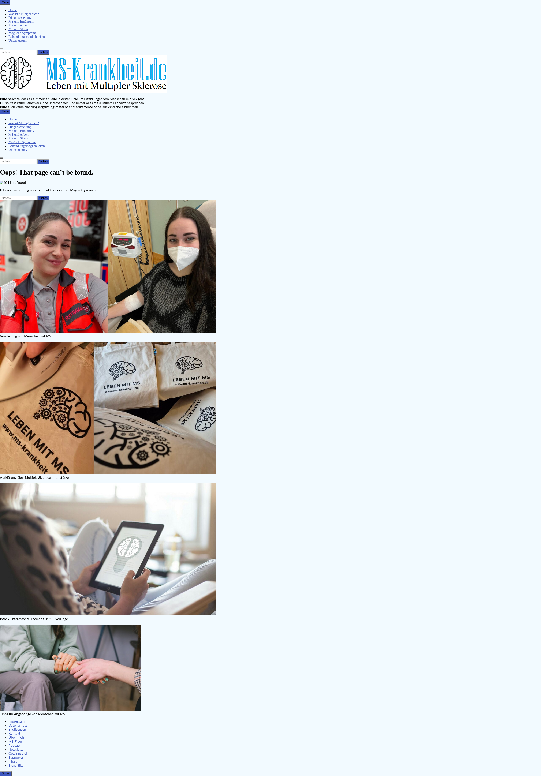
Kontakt (14, 733)
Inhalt (12, 761)
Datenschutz (17, 725)
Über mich (16, 737)
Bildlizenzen (17, 729)
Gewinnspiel (17, 753)
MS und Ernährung (21, 21)
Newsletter (16, 749)
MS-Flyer (15, 741)
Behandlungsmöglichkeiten (26, 36)
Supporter (15, 757)
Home (12, 10)
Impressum (16, 721)
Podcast (14, 745)
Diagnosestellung (19, 17)
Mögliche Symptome (22, 33)
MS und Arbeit (18, 25)
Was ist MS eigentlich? (23, 14)
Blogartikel (16, 765)
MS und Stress (18, 29)
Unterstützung (17, 40)
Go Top (6, 773)
